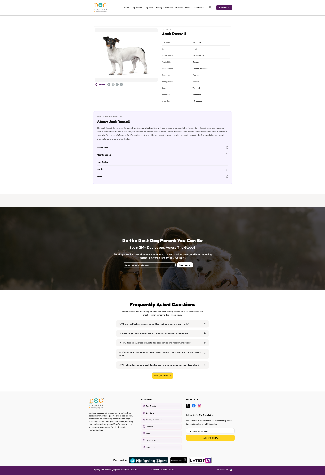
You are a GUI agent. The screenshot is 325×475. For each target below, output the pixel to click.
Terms (171, 469)
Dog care (149, 7)
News (187, 7)
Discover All (198, 7)
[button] (210, 7)
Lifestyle (179, 7)
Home (126, 7)
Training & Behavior (164, 7)
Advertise (155, 469)
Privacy (164, 469)
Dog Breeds (137, 7)
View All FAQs (161, 375)
